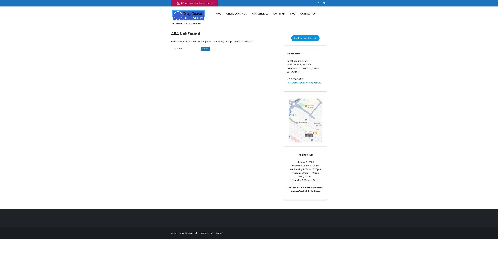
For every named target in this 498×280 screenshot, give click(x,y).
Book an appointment (305, 38)
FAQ (292, 13)
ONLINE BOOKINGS (236, 13)
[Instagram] (324, 3)
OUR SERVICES (260, 13)
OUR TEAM (279, 13)
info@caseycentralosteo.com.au (197, 3)
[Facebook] (318, 3)
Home (218, 13)
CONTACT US (308, 13)
